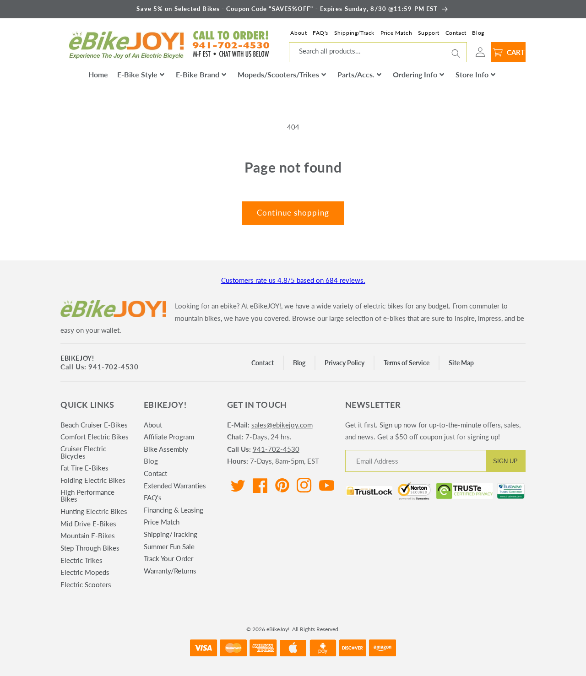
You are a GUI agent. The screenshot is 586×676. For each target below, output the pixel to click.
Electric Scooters (85, 584)
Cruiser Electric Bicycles (83, 452)
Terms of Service (406, 363)
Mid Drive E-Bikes (88, 523)
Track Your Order (168, 558)
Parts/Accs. (355, 74)
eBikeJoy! (77, 358)
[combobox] (378, 52)
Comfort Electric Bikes (94, 437)
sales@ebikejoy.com (282, 425)
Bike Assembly (166, 449)
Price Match (396, 32)
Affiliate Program (169, 437)
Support (429, 32)
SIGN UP (505, 461)
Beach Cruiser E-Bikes (94, 425)
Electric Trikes (81, 560)
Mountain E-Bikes (87, 535)
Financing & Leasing (173, 510)
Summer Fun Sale (169, 546)
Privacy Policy (344, 363)
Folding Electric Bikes (92, 480)
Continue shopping (293, 212)
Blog (478, 32)
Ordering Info (415, 74)
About (298, 32)
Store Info (472, 74)
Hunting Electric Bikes (93, 511)
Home (98, 74)
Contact (456, 32)
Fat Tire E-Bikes (84, 468)
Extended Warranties (175, 485)
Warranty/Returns (170, 571)
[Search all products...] (456, 53)
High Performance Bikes (87, 495)
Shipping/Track (354, 32)
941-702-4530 (276, 449)
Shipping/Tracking (170, 534)
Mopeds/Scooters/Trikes (278, 74)
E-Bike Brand (197, 74)
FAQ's (320, 32)
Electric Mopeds (84, 572)
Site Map (461, 363)
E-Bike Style (137, 74)
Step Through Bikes (89, 548)
